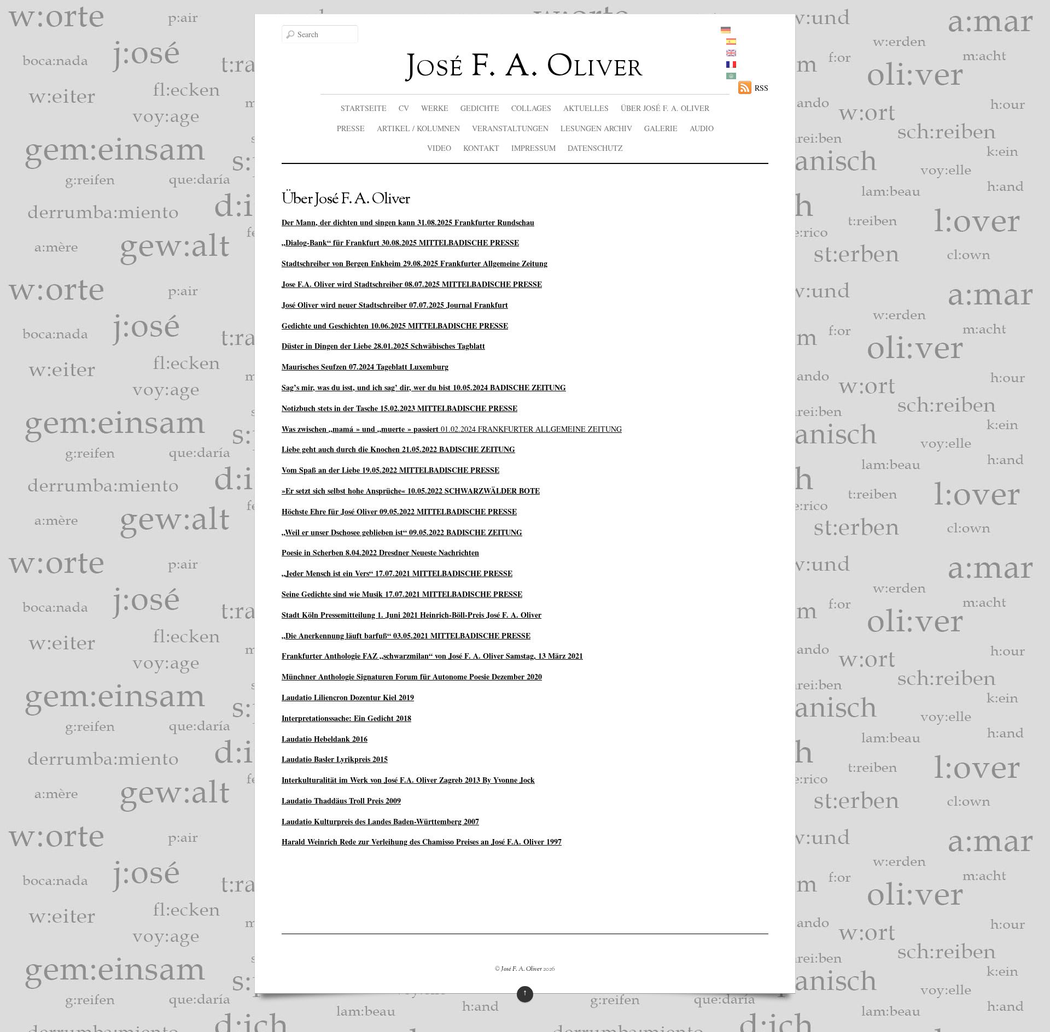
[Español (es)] (731, 42)
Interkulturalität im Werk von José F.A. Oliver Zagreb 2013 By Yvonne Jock (408, 779)
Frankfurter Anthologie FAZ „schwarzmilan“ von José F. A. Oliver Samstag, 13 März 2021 (432, 655)
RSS (761, 88)
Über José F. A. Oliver (665, 108)
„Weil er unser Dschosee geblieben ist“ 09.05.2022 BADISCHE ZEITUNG (402, 532)
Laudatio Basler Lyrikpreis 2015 (335, 759)
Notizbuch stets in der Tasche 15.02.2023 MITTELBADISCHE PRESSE (399, 408)
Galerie (661, 128)
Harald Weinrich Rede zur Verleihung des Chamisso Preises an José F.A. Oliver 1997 (422, 841)
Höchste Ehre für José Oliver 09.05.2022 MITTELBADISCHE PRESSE (399, 511)
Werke (434, 108)
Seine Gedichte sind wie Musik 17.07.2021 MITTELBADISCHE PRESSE (402, 594)
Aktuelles (586, 108)
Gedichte (479, 108)
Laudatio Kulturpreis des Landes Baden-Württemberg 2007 (380, 821)
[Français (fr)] (731, 65)
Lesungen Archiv (596, 128)
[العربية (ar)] (731, 76)
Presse (351, 128)
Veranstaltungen (510, 128)
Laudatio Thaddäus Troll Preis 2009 (341, 800)
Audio (702, 128)
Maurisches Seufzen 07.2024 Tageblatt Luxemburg (365, 366)
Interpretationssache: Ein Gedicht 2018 (346, 718)
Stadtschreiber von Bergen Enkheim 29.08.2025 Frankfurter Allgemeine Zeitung (414, 263)
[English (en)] (731, 53)
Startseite (364, 108)
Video (439, 148)
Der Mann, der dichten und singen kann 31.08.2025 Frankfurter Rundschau (408, 222)
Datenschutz (595, 148)
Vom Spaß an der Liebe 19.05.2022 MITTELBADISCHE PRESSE (390, 470)
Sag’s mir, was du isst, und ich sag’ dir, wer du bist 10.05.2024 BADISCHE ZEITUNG (424, 387)
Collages (531, 108)
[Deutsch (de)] (726, 30)
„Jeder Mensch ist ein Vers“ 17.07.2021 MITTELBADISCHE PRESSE (397, 573)
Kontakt (481, 148)
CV (404, 108)
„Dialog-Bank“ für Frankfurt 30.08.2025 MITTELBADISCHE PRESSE (400, 242)
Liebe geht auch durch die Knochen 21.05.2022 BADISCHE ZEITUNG (398, 449)
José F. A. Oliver (521, 969)
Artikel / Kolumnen (418, 128)
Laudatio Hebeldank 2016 (325, 738)
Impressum (533, 148)
